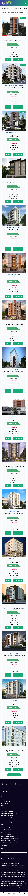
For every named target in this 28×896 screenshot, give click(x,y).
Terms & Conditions (6, 801)
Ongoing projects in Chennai (8, 817)
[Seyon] (14, 404)
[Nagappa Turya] (14, 499)
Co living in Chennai (6, 834)
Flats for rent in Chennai (7, 827)
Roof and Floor (4, 848)
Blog (2, 805)
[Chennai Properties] (6, 3)
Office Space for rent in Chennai (9, 838)
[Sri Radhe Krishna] (14, 594)
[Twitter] (7, 784)
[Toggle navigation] (25, 3)
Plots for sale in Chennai (7, 815)
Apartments (14, 49)
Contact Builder (18, 59)
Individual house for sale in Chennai (10, 813)
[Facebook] (2, 784)
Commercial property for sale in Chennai (11, 822)
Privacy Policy (4, 803)
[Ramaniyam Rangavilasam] (14, 120)
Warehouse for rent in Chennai (9, 842)
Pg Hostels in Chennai (6, 832)
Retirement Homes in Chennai (8, 820)
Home (2, 794)
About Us (3, 797)
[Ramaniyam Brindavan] (14, 26)
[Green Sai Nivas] (14, 736)
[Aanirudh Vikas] (14, 310)
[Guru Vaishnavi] (14, 357)
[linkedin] (11, 784)
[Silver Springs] (14, 641)
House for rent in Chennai (7, 830)
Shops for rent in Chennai (7, 836)
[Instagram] (20, 784)
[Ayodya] (14, 168)
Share (8, 59)
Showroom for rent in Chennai (8, 840)
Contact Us (4, 799)
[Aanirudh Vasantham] (14, 452)
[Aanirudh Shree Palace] (14, 546)
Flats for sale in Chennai (7, 811)
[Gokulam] (14, 688)
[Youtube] (15, 784)
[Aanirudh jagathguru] (14, 215)
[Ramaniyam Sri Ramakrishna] (14, 73)
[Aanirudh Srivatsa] (14, 262)
